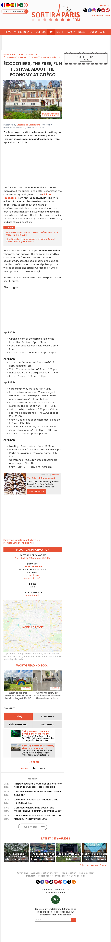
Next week (47, 724)
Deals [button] (81, 32)
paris (20, 659)
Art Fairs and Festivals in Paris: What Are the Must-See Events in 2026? (16, 857)
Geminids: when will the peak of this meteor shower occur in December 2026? (38, 809)
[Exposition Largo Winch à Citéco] (32, 99)
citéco (47, 653)
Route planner (33, 575)
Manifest (30, 875)
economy (38, 653)
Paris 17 (28, 653)
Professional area (101, 15)
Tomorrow (47, 716)
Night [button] (59, 32)
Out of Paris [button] (97, 32)
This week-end (18, 724)
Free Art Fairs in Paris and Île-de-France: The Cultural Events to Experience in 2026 (94, 857)
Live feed (24, 768)
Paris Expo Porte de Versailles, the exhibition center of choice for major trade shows (38, 748)
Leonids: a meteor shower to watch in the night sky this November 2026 (37, 817)
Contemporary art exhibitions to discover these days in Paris (47, 695)
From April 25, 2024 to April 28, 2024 (32, 558)
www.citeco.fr (33, 595)
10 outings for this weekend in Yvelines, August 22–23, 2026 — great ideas (30, 240)
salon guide (21, 656)
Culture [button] (41, 32)
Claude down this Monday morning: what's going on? (37, 793)
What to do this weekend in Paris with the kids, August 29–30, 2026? (18, 695)
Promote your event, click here (19, 542)
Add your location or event (44, 873)
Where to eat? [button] (23, 32)
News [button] (8, 32)
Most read (39, 768)
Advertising (22, 873)
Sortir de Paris (78, 875)
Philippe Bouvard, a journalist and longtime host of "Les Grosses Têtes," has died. (38, 785)
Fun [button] (51, 32)
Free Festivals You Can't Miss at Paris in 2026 (68, 857)
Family (71, 32)
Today (18, 716)
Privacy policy (61, 875)
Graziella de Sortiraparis (28, 124)
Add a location (69, 873)
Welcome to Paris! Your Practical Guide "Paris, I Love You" (36, 801)
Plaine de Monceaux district (42, 656)
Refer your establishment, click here (21, 540)
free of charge (16, 653)
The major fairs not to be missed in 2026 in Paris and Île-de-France (42, 857)
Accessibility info (32, 578)
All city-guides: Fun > (93, 865)
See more (30, 827)
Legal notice (44, 875)
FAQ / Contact (86, 873)
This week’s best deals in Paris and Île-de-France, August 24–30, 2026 (32, 233)
